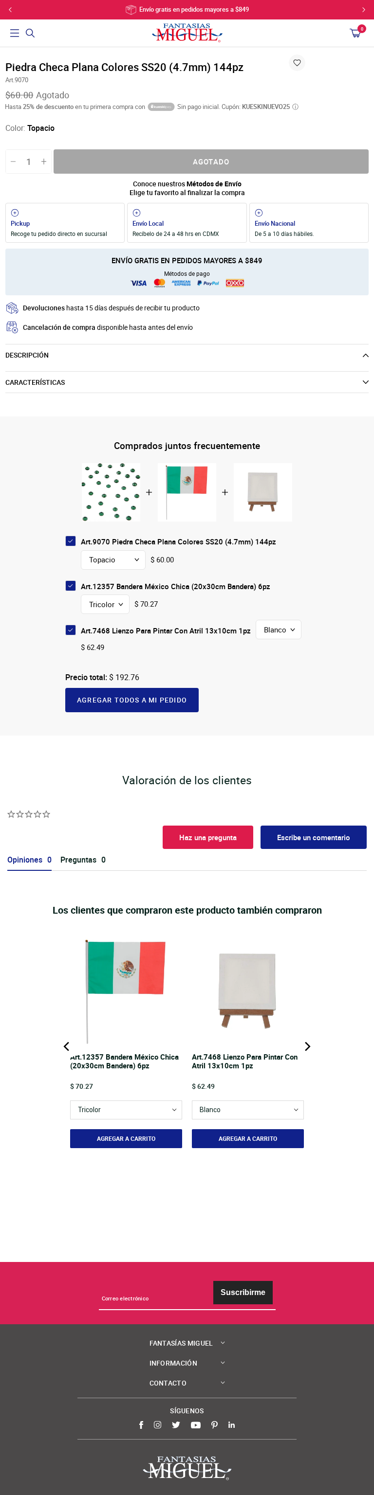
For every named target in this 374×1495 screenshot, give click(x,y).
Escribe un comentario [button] (313, 837)
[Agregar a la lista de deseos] (297, 62)
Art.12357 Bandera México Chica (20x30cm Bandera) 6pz (175, 586)
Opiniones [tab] (24, 860)
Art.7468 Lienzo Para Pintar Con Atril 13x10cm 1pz (166, 630)
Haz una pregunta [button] (208, 837)
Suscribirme (243, 1292)
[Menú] (14, 33)
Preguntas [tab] (78, 860)
